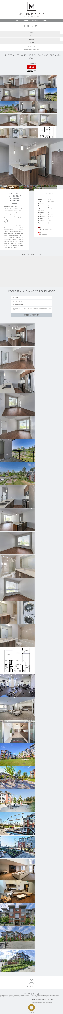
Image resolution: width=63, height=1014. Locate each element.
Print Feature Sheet (47, 229)
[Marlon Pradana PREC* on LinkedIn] (32, 26)
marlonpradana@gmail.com (31, 49)
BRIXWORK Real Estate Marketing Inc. (39, 1002)
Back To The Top (31, 986)
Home (17, 20)
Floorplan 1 (45, 234)
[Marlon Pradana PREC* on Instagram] (36, 26)
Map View (25, 254)
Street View (36, 254)
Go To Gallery (31, 185)
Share (34, 70)
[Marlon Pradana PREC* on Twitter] (28, 26)
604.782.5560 (31, 46)
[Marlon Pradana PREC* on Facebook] (24, 26)
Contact (45, 20)
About (26, 20)
